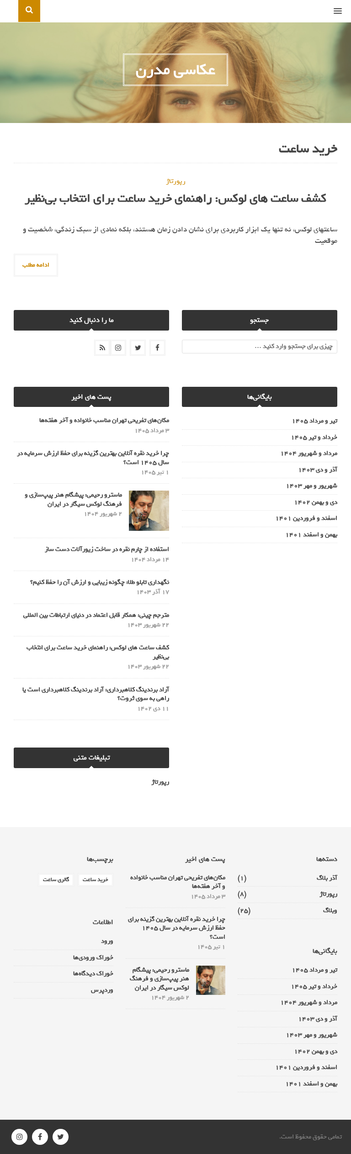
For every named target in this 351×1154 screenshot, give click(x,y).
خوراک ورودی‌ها (93, 957)
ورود (107, 941)
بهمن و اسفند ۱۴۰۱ (311, 535)
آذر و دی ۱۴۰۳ (317, 470)
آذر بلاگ (327, 878)
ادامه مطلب (35, 265)
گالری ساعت (56, 879)
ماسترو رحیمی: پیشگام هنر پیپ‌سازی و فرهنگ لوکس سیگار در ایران (73, 499)
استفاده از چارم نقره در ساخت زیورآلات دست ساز (107, 549)
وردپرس (102, 990)
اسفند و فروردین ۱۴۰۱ (306, 518)
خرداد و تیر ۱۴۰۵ (314, 438)
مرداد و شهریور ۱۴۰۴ (308, 454)
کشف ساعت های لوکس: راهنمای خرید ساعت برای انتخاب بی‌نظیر (175, 198)
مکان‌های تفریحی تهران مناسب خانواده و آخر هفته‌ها (104, 420)
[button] (342, 11)
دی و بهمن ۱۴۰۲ (315, 502)
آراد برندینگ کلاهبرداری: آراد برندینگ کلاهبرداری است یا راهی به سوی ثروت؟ (95, 694)
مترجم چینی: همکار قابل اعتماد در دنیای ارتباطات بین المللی (96, 615)
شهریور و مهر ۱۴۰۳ (311, 486)
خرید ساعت (95, 879)
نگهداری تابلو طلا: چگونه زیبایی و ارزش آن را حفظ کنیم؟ (99, 582)
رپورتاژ (176, 181)
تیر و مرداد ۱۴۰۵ (314, 421)
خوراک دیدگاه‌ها (93, 973)
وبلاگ (330, 911)
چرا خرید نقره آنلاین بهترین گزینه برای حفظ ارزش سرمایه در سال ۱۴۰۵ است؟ (93, 458)
